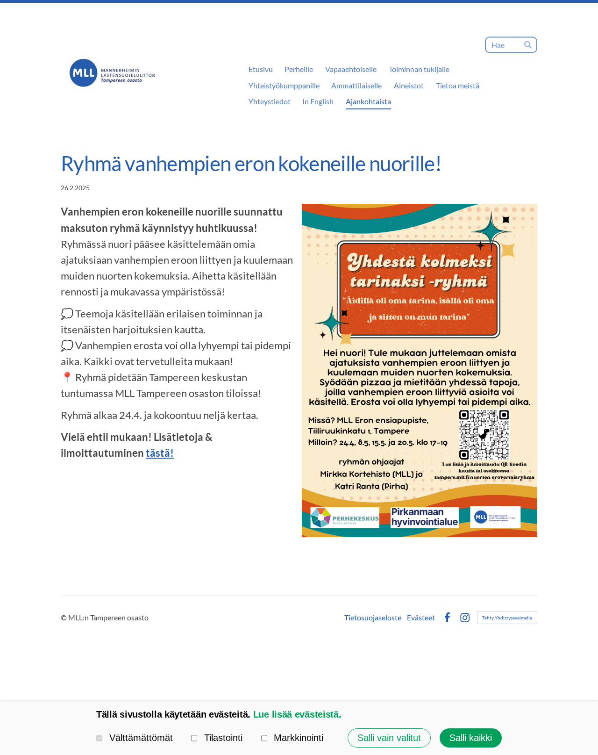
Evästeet (421, 617)
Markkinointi (298, 738)
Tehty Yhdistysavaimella (507, 617)
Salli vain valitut (389, 738)
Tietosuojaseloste (372, 617)
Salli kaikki (470, 738)
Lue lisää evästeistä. (297, 714)
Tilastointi (223, 738)
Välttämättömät (141, 738)
